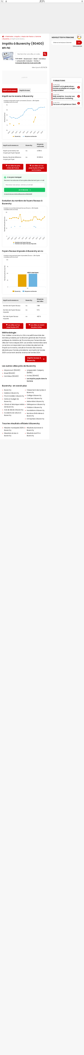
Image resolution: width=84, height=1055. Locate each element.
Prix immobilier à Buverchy (14, 396)
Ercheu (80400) (33, 375)
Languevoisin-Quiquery (24, 60)
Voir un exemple (77, 46)
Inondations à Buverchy (35, 410)
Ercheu (36, 60)
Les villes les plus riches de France (13, 167)
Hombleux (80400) (11, 376)
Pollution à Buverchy (34, 407)
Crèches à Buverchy (34, 398)
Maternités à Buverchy (35, 401)
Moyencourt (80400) (12, 370)
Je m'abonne (23, 190)
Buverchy (6, 39)
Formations (59, 81)
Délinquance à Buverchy (36, 404)
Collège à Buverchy (34, 395)
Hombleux (42, 58)
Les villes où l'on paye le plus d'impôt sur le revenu (36, 168)
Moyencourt (28, 58)
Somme (38, 36)
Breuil (35, 58)
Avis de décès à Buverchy (13, 410)
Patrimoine (9, 36)
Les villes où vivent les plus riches (37, 326)
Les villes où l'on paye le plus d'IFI (13, 326)
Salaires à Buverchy (11, 393)
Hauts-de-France (27, 36)
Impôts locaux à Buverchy (34, 359)
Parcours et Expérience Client (64, 103)
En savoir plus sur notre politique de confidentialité (18, 194)
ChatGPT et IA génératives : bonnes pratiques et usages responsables (64, 87)
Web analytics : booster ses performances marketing (64, 96)
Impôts (17, 36)
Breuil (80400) (9, 373)
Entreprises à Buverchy (35, 419)
